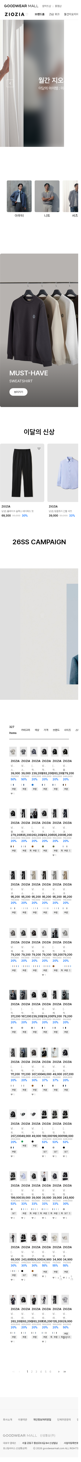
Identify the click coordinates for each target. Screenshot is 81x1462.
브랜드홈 (40, 14)
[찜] (39, 449)
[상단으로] (60, 1454)
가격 (46, 729)
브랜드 (56, 729)
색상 (37, 729)
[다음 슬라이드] (68, 83)
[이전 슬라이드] (10, 83)
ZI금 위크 (54, 14)
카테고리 (25, 729)
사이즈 (67, 729)
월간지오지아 (71, 14)
